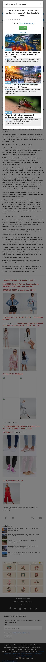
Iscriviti (23, 28)
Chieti (7, 120)
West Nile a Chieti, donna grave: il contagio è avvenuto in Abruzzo (19, 116)
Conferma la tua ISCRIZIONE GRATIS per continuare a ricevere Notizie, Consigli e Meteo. (22, 12)
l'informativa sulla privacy (26, 23)
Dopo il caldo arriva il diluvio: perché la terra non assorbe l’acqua (21, 86)
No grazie (23, 32)
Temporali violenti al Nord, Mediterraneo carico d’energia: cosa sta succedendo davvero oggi (22, 54)
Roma (7, 59)
